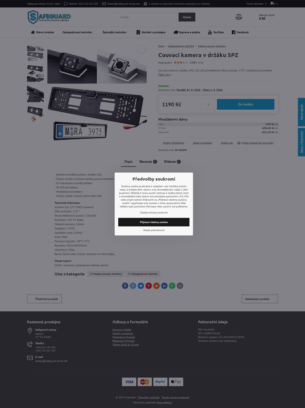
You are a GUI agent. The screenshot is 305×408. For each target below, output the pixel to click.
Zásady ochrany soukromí (154, 212)
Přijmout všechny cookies (154, 222)
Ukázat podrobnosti (154, 230)
